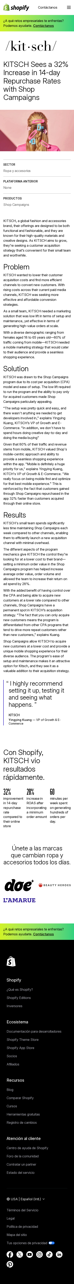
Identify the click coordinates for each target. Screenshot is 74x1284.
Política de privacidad (22, 1226)
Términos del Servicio (22, 1210)
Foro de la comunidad (23, 1156)
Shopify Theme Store (23, 1040)
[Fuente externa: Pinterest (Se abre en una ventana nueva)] (10, 1264)
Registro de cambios (22, 1122)
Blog (10, 1090)
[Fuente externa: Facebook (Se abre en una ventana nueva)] (10, 1254)
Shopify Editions (19, 998)
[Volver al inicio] (11, 961)
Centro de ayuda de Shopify (27, 1148)
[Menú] (69, 7)
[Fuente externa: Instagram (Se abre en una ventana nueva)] (39, 1254)
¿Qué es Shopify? (20, 989)
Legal (11, 1218)
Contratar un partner (21, 1164)
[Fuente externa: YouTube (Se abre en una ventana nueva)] (29, 1254)
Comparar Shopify (20, 1098)
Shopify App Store (20, 1048)
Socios (12, 1056)
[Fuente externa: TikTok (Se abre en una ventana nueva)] (49, 1254)
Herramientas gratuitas (23, 1114)
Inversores (14, 1006)
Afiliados (13, 1064)
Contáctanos (47, 7)
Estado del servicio (21, 1173)
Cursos (12, 1106)
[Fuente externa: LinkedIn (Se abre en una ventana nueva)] (59, 1254)
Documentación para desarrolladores (34, 1031)
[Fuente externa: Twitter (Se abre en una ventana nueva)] (19, 1254)
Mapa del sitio (17, 1235)
